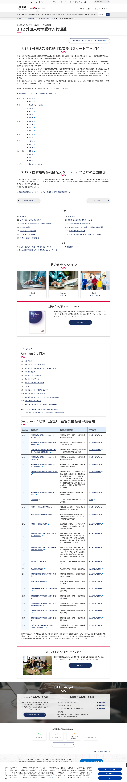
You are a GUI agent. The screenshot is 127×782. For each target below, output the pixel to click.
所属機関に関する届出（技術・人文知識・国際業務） (43, 534)
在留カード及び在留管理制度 (29, 238)
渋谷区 (31, 114)
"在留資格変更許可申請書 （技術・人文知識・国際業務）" (43, 626)
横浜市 (31, 111)
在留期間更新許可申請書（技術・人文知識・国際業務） (43, 604)
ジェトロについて (45, 2)
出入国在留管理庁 (95, 435)
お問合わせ (56, 2)
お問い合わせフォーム (34, 714)
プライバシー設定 (110, 769)
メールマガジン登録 (90, 761)
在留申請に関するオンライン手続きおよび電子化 (85, 234)
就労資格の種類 (25, 227)
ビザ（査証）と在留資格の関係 (30, 220)
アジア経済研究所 (75, 2)
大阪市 (31, 144)
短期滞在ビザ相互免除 (27, 234)
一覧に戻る (25, 348)
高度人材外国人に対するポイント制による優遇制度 (86, 227)
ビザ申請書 (34, 500)
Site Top (35, 2)
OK (110, 778)
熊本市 (31, 157)
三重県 (31, 127)
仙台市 (31, 101)
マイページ (89, 2)
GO (108, 14)
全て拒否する (110, 774)
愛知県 (31, 121)
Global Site (65, 2)
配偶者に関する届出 (37, 561)
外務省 (91, 500)
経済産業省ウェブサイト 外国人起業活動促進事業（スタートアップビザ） (44, 93)
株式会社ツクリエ (35, 164)
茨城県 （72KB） (36, 105)
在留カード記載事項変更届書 (40, 507)
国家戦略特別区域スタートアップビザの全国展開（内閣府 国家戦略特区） (44, 192)
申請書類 (70, 247)
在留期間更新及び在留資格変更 (79, 223)
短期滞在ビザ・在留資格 (28, 231)
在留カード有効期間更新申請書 (41, 514)
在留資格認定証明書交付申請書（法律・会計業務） (43, 465)
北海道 (31, 98)
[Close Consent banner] (124, 765)
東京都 (31, 117)
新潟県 (31, 108)
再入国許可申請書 (37, 569)
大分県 (31, 154)
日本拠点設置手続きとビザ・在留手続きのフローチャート (38, 250)
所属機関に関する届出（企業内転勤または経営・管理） (43, 548)
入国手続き (23, 216)
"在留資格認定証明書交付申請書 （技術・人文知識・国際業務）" (43, 451)
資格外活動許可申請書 (38, 581)
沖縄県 (31, 160)
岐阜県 (31, 124)
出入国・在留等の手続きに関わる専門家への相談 (35, 247)
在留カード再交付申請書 (39, 524)
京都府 (31, 141)
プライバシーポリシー (50, 777)
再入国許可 (72, 216)
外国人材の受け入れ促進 (77, 231)
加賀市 (31, 137)
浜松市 (31, 131)
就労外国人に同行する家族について (80, 220)
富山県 (31, 134)
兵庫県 (31, 147)
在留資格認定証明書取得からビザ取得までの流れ (36, 223)
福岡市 (31, 151)
